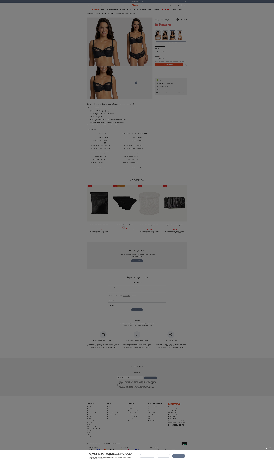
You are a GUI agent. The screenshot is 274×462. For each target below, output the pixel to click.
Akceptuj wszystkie (178, 456)
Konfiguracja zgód (163, 456)
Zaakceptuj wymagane (147, 456)
